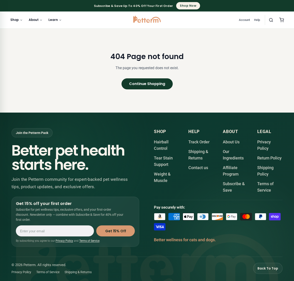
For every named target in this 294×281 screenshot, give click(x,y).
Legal (264, 131)
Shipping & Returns (78, 272)
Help (257, 20)
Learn (53, 20)
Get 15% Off (115, 231)
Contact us (198, 167)
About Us (231, 141)
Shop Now (188, 6)
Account (244, 20)
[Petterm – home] (147, 19)
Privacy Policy (64, 241)
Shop (14, 20)
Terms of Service (89, 241)
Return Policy (269, 158)
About (34, 20)
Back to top (267, 268)
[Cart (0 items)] (282, 20)
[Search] (271, 20)
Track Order (198, 141)
